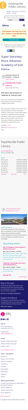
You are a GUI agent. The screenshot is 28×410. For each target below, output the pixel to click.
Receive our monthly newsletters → (11, 293)
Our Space (3, 366)
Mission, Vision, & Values (7, 359)
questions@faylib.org (7, 151)
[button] (24, 25)
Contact (14, 13)
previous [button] (4, 174)
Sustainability (4, 369)
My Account (15, 11)
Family (9, 125)
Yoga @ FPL (7, 275)
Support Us (4, 374)
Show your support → (7, 306)
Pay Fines (22, 11)
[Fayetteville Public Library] (13, 5)
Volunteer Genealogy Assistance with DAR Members (14, 264)
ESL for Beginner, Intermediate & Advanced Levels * (14, 248)
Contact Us (4, 356)
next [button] (24, 174)
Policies (3, 376)
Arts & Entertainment (12, 127)
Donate (8, 13)
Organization (4, 371)
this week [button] (14, 174)
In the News (4, 364)
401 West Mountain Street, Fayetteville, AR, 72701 (13, 209)
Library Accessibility (6, 361)
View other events (14, 40)
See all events (23, 276)
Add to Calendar (9, 79)
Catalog (8, 11)
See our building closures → (8, 350)
